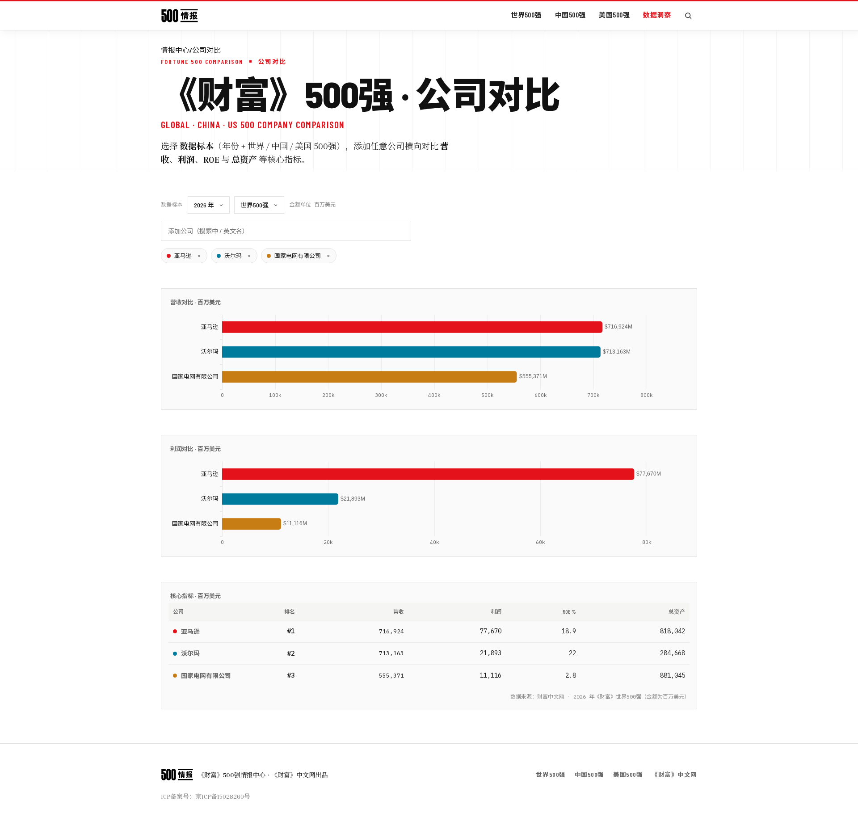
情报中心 (175, 50)
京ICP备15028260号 (222, 796)
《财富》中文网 (674, 774)
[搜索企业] (688, 16)
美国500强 (614, 15)
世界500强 (526, 15)
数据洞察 (657, 15)
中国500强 (570, 15)
